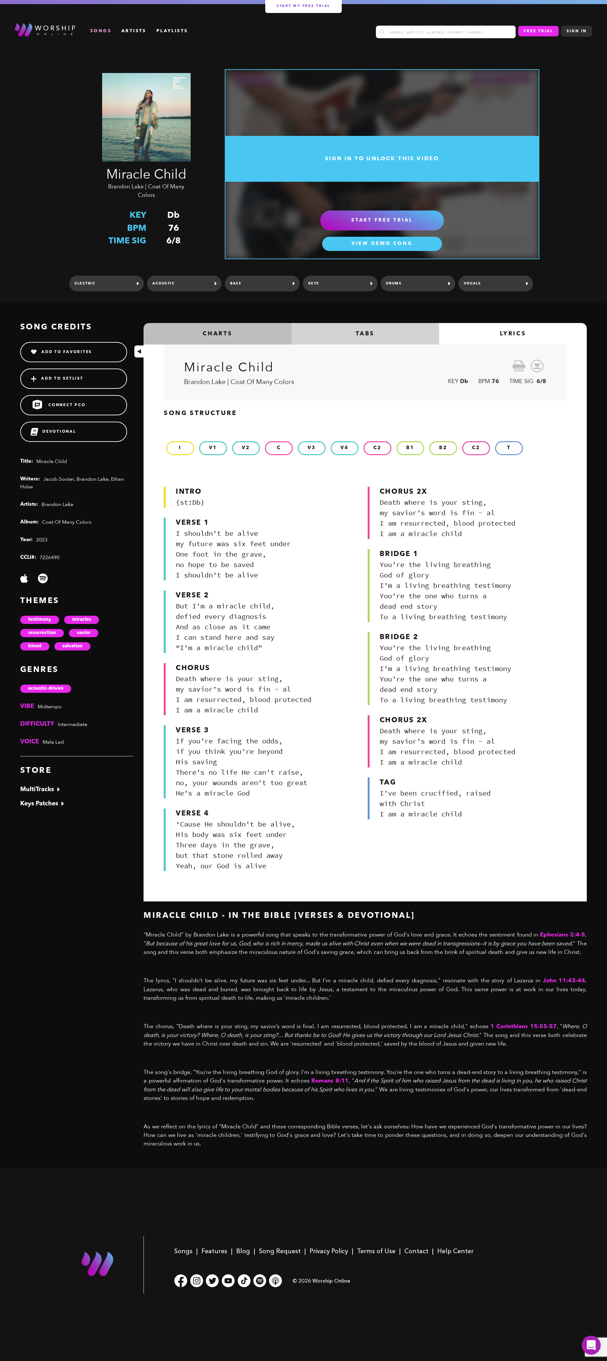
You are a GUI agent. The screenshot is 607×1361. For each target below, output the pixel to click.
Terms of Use (376, 1251)
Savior (83, 633)
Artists (133, 31)
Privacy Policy (329, 1251)
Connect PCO (66, 405)
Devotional (59, 432)
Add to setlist (62, 379)
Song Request (280, 1251)
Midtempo (50, 706)
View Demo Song (382, 243)
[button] (591, 1345)
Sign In (577, 31)
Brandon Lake (126, 187)
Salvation (72, 646)
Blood (34, 646)
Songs (183, 1251)
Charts (218, 334)
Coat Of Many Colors (66, 522)
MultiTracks (37, 790)
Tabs (365, 334)
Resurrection (42, 633)
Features (214, 1251)
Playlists (172, 31)
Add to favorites (66, 352)
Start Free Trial (382, 220)
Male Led (53, 742)
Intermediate (72, 724)
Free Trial (538, 31)
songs (100, 31)
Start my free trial (303, 6)
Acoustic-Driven (45, 688)
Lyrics (513, 334)
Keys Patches (39, 804)
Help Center (455, 1251)
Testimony (39, 619)
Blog (243, 1251)
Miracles (81, 619)
